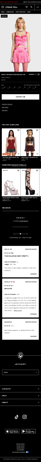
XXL (33, 88)
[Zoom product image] (20, 43)
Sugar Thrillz (5, 77)
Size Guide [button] (5, 107)
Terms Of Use (20, 445)
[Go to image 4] (21, 70)
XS (8, 88)
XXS (2, 88)
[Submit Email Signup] (36, 372)
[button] (31, 2)
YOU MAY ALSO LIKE (10, 125)
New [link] (3, 12)
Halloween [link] (10, 12)
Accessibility (20, 449)
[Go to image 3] (20, 70)
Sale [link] (28, 12)
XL (28, 88)
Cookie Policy (20, 447)
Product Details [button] (7, 104)
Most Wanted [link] (21, 12)
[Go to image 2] (19, 70)
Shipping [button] (4, 110)
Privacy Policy (20, 444)
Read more (18, 310)
